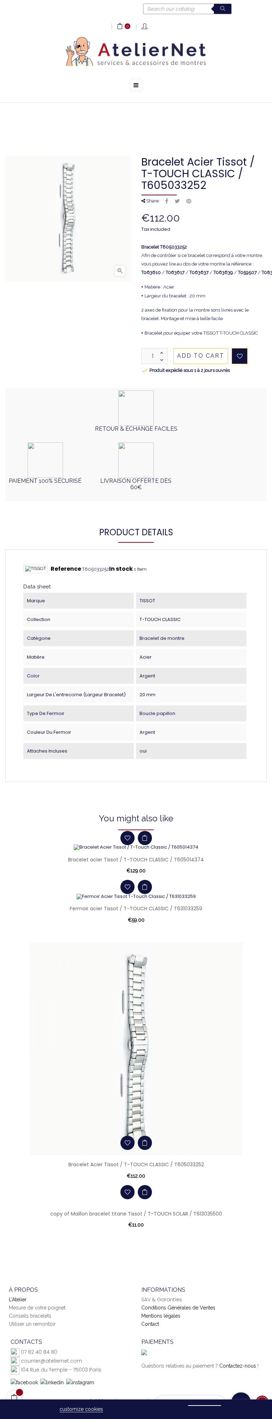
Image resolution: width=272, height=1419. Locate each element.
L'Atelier (18, 1299)
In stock (121, 569)
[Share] (166, 201)
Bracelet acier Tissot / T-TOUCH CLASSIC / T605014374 (136, 859)
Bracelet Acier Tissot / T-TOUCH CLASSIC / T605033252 (136, 1164)
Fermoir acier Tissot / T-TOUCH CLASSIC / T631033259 (136, 908)
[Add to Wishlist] (240, 356)
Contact (150, 1324)
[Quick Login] (145, 27)
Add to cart (200, 355)
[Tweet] (177, 201)
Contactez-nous (237, 1366)
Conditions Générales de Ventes (178, 1308)
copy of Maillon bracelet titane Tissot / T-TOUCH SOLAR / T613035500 (136, 1213)
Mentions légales (160, 1316)
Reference (66, 569)
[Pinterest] (188, 201)
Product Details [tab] (136, 532)
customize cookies (81, 1409)
